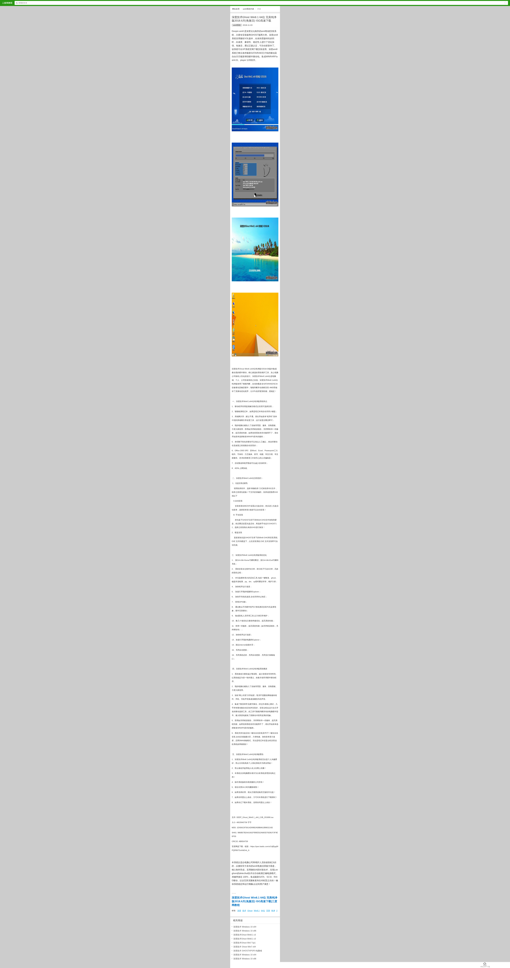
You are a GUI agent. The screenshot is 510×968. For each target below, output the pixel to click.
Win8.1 (257, 911)
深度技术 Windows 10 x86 (244, 931)
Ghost (249, 911)
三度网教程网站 (7, 3)
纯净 (273, 911)
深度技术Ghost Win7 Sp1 (244, 943)
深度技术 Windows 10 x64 (244, 927)
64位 (263, 911)
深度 (239, 911)
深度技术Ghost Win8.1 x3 (244, 935)
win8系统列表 (248, 9)
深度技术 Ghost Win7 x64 (244, 947)
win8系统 (237, 25)
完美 (268, 911)
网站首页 (236, 9)
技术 (244, 911)
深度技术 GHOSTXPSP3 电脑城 (247, 951)
